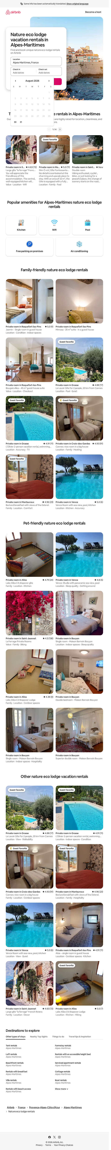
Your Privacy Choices (63, 1145)
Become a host (93, 12)
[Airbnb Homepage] (13, 12)
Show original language (77, 3)
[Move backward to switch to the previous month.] (15, 81)
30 (15, 122)
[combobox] (36, 62)
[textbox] (23, 72)
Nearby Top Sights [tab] (39, 1036)
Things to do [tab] (58, 1036)
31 (21, 122)
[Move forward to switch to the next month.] (49, 81)
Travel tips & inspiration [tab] (80, 1036)
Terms (48, 1145)
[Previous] (49, 129)
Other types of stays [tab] (15, 1036)
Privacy (39, 1145)
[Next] (60, 129)
